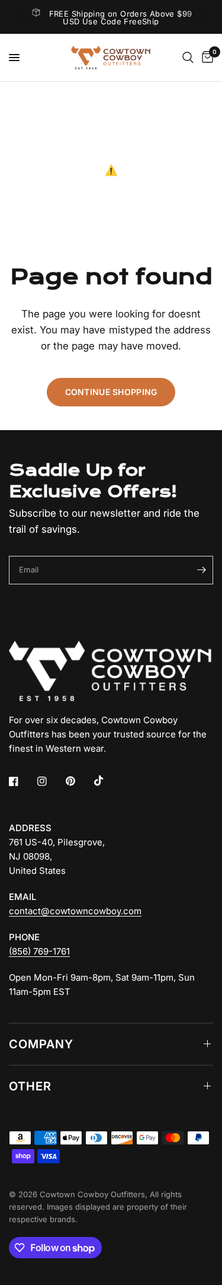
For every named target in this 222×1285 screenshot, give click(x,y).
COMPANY (41, 1044)
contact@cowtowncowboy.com (75, 911)
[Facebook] (22, 781)
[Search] (188, 57)
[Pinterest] (79, 781)
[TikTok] (107, 781)
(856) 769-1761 (39, 951)
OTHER (30, 1086)
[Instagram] (50, 781)
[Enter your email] (201, 570)
